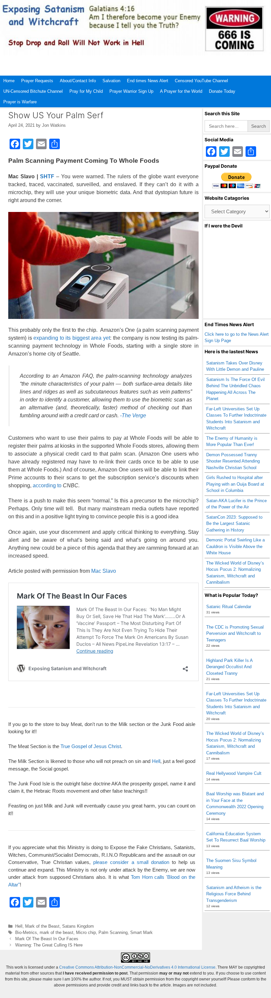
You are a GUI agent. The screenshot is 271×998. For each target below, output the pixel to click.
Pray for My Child (86, 91)
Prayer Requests (37, 80)
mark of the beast (56, 932)
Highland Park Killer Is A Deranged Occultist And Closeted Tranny (229, 667)
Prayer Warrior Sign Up (131, 91)
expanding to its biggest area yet (71, 338)
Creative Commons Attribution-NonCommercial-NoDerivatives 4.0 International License (137, 967)
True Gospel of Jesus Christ (90, 746)
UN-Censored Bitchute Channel (33, 91)
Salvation (111, 80)
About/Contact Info (78, 80)
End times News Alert (147, 80)
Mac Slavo (103, 571)
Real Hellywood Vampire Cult (233, 773)
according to (47, 485)
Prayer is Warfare (20, 101)
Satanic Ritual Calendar (228, 606)
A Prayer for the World (181, 91)
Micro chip (86, 932)
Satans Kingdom (78, 926)
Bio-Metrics (26, 932)
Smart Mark (141, 932)
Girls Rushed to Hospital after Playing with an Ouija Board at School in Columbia (235, 484)
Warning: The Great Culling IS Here (49, 945)
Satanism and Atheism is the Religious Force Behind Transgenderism (233, 894)
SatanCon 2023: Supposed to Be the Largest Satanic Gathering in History (234, 524)
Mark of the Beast (42, 926)
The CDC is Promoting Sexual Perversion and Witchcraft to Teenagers (235, 633)
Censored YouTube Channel (201, 80)
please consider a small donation (131, 862)
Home (9, 80)
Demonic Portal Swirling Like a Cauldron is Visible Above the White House (235, 546)
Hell (156, 761)
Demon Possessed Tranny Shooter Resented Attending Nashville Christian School (233, 461)
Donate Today (222, 91)
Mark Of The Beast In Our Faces (46, 938)
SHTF (47, 176)
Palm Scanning (113, 932)
